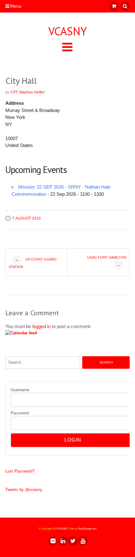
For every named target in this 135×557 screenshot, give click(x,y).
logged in (41, 326)
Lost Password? (20, 471)
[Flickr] (52, 541)
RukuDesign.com (87, 528)
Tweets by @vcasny (23, 489)
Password (20, 413)
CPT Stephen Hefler (27, 92)
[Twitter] (73, 541)
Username (20, 389)
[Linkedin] (62, 541)
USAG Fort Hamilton (106, 261)
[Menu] (67, 46)
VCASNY (67, 31)
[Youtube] (83, 541)
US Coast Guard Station (33, 263)
